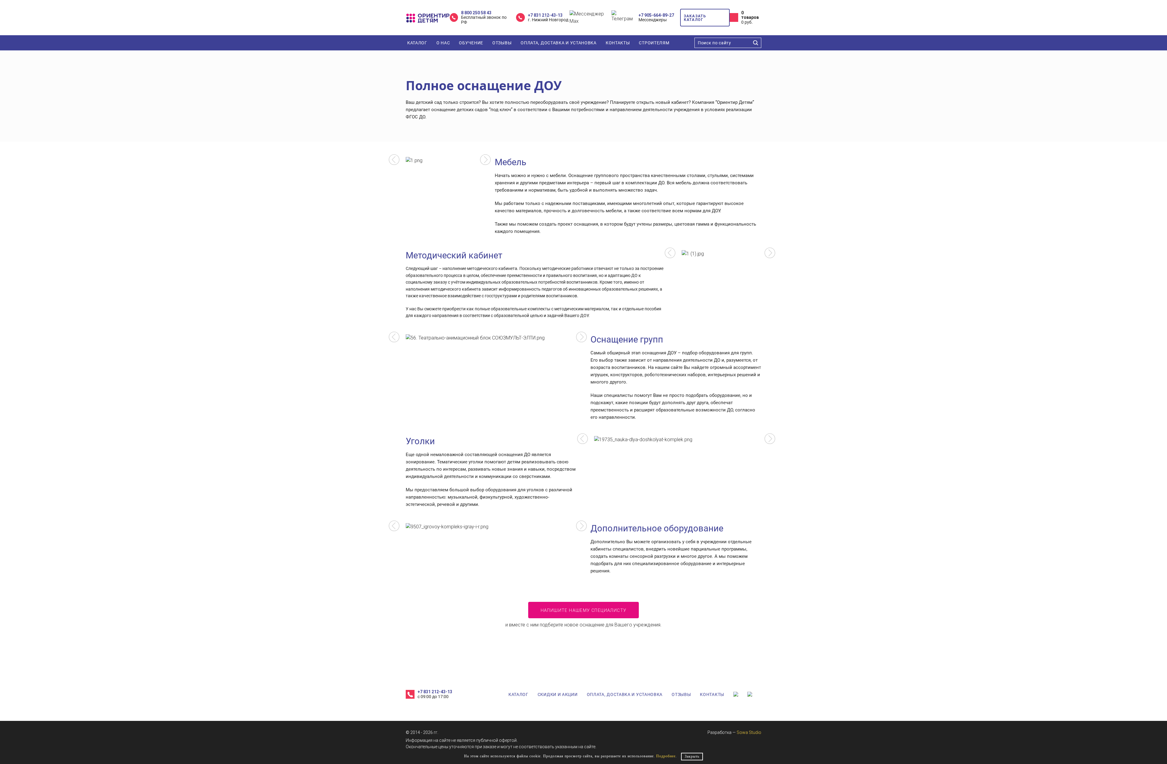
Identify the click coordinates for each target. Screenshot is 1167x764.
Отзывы (501, 42)
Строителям (654, 42)
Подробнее (666, 756)
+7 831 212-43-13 (545, 15)
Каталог (417, 42)
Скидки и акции (558, 694)
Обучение (471, 42)
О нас (443, 42)
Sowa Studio (749, 732)
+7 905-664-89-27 (656, 15)
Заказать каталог (695, 18)
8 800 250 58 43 (476, 13)
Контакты (618, 42)
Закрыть (692, 756)
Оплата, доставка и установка (559, 42)
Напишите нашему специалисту (584, 610)
